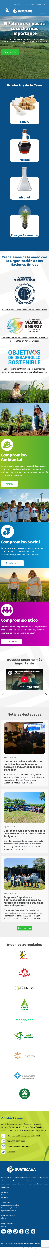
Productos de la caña (8, 1215)
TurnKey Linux (35, 1248)
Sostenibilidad (5, 1202)
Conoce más (10, 52)
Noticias (17, 4)
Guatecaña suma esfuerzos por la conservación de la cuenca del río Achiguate (24, 834)
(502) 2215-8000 (18, 1136)
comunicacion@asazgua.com (18, 1146)
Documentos (36, 4)
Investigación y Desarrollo (9, 1208)
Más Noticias (24, 928)
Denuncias (26, 4)
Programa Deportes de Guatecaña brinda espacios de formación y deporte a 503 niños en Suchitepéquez (24, 901)
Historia (3, 1195)
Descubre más (12, 563)
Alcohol (3, 1218)
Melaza (3, 1226)
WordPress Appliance (16, 1248)
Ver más (9, 483)
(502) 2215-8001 (33, 1136)
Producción (4, 1198)
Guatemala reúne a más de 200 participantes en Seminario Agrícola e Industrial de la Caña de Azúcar (23, 765)
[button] (44, 695)
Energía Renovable (7, 1224)
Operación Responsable (8, 1211)
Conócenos (4, 1192)
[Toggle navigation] (43, 11)
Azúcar (3, 1221)
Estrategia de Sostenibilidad (10, 1205)
